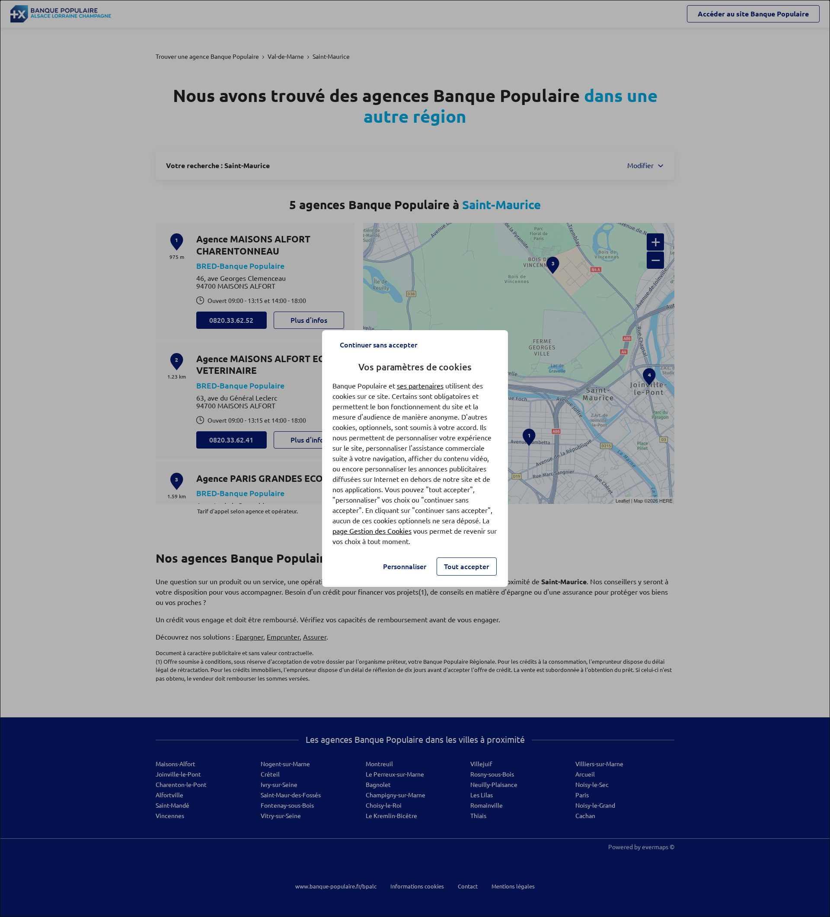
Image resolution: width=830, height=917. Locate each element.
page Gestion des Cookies (372, 531)
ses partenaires (420, 386)
